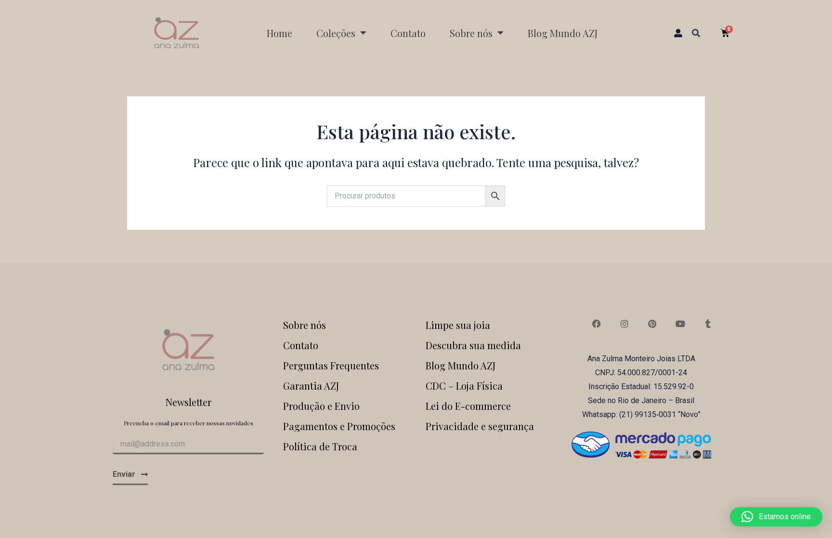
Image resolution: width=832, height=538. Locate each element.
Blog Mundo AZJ (563, 32)
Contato (408, 32)
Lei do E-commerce (468, 405)
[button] (696, 32)
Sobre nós (304, 324)
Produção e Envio (321, 405)
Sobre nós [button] (471, 32)
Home (279, 32)
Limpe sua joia (458, 324)
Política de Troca (320, 446)
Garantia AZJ (311, 385)
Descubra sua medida (473, 345)
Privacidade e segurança (480, 426)
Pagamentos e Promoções (339, 426)
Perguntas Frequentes (331, 365)
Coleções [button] (335, 32)
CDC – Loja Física (464, 385)
